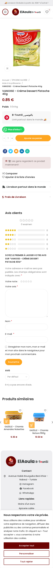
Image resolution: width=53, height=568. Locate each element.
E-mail (9, 334)
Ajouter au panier (33, 138)
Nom (8, 321)
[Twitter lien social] (10, 151)
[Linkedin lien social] (22, 151)
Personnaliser (26, 553)
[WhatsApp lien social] (27, 151)
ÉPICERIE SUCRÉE (20, 80)
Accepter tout (26, 545)
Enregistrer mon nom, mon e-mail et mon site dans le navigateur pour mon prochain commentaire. (25, 350)
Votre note (11, 281)
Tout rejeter (26, 561)
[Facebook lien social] (5, 151)
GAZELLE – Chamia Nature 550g (38, 432)
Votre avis (11, 286)
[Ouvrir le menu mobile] (5, 12)
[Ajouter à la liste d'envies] (20, 410)
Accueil (6, 80)
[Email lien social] (16, 151)
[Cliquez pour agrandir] (7, 68)
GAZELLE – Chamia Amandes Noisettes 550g (14, 429)
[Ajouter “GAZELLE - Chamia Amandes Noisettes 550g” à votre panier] (7, 421)
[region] (26, 539)
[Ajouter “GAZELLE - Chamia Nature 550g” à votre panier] (32, 425)
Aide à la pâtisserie (11, 83)
